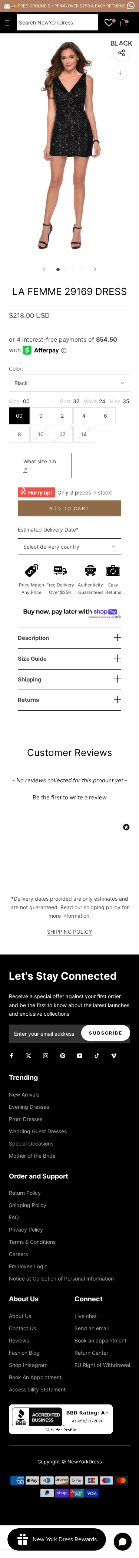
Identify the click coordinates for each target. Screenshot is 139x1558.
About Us (20, 1316)
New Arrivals (24, 1094)
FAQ (14, 1217)
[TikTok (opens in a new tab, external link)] (96, 1055)
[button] (69, 796)
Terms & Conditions (32, 1242)
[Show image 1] (58, 269)
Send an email (92, 1328)
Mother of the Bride (32, 1156)
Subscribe (105, 1033)
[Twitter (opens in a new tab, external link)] (28, 1055)
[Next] (95, 269)
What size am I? (39, 465)
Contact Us (22, 1328)
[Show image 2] (65, 269)
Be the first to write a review (70, 797)
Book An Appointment (35, 1377)
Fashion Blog (24, 1353)
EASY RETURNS (110, 6)
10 (41, 434)
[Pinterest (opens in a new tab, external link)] (62, 1055)
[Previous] (44, 269)
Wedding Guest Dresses (38, 1131)
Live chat (86, 1316)
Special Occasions (31, 1143)
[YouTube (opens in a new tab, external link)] (79, 1055)
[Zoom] (119, 72)
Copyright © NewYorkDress (69, 1462)
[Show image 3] (73, 269)
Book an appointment (100, 1340)
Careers (18, 1254)
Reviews (19, 1340)
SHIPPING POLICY (69, 931)
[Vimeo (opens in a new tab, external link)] (113, 1055)
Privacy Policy (26, 1229)
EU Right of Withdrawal (102, 1365)
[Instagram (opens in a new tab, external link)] (45, 1055)
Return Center (91, 1353)
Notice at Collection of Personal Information (61, 1278)
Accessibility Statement (37, 1389)
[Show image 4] (81, 269)
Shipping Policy (27, 1205)
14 (84, 434)
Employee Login (28, 1266)
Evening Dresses (29, 1107)
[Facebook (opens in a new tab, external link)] (11, 1055)
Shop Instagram (28, 1365)
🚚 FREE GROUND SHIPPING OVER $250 (51, 6)
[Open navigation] (9, 23)
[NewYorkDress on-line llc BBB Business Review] (61, 1409)
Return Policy (25, 1193)
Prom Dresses (25, 1119)
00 (19, 415)
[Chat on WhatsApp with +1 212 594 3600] (131, 5)
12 (62, 434)
